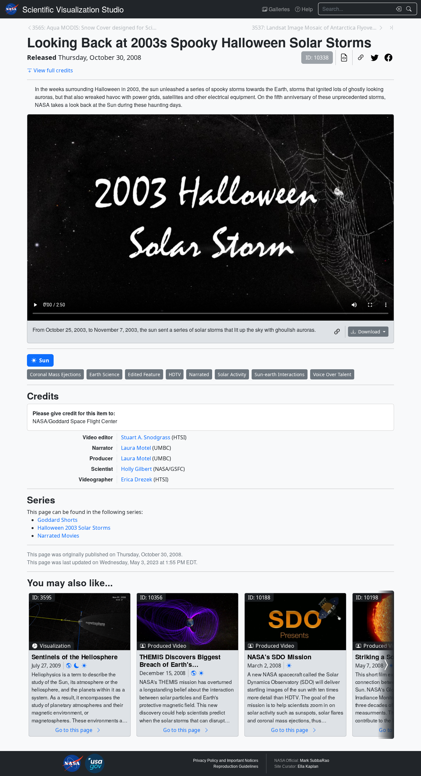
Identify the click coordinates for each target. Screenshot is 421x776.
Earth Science (104, 374)
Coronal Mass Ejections (55, 374)
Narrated (199, 374)
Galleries (278, 9)
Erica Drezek (137, 479)
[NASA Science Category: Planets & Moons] (76, 665)
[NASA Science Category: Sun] (84, 665)
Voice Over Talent (332, 374)
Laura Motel (136, 447)
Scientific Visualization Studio (73, 9)
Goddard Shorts (57, 519)
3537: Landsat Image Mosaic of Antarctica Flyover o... (315, 27)
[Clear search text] (397, 9)
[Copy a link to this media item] (337, 332)
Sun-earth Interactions (280, 374)
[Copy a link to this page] (360, 57)
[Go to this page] (79, 621)
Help (306, 9)
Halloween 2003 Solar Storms (74, 527)
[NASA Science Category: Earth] (68, 665)
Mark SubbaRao (314, 760)
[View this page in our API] (344, 57)
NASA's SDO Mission (279, 656)
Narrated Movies (58, 535)
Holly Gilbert (137, 469)
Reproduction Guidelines (235, 766)
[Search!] (409, 9)
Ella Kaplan (308, 766)
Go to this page (74, 729)
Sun (43, 360)
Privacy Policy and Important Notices (225, 760)
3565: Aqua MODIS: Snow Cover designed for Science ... (95, 27)
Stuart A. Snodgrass (146, 437)
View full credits (53, 70)
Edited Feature (144, 374)
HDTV (175, 374)
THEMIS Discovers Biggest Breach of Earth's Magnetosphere (180, 660)
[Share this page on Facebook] (388, 57)
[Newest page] (391, 28)
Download (369, 331)
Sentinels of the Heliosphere (75, 656)
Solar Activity (232, 374)
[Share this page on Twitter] (374, 57)
